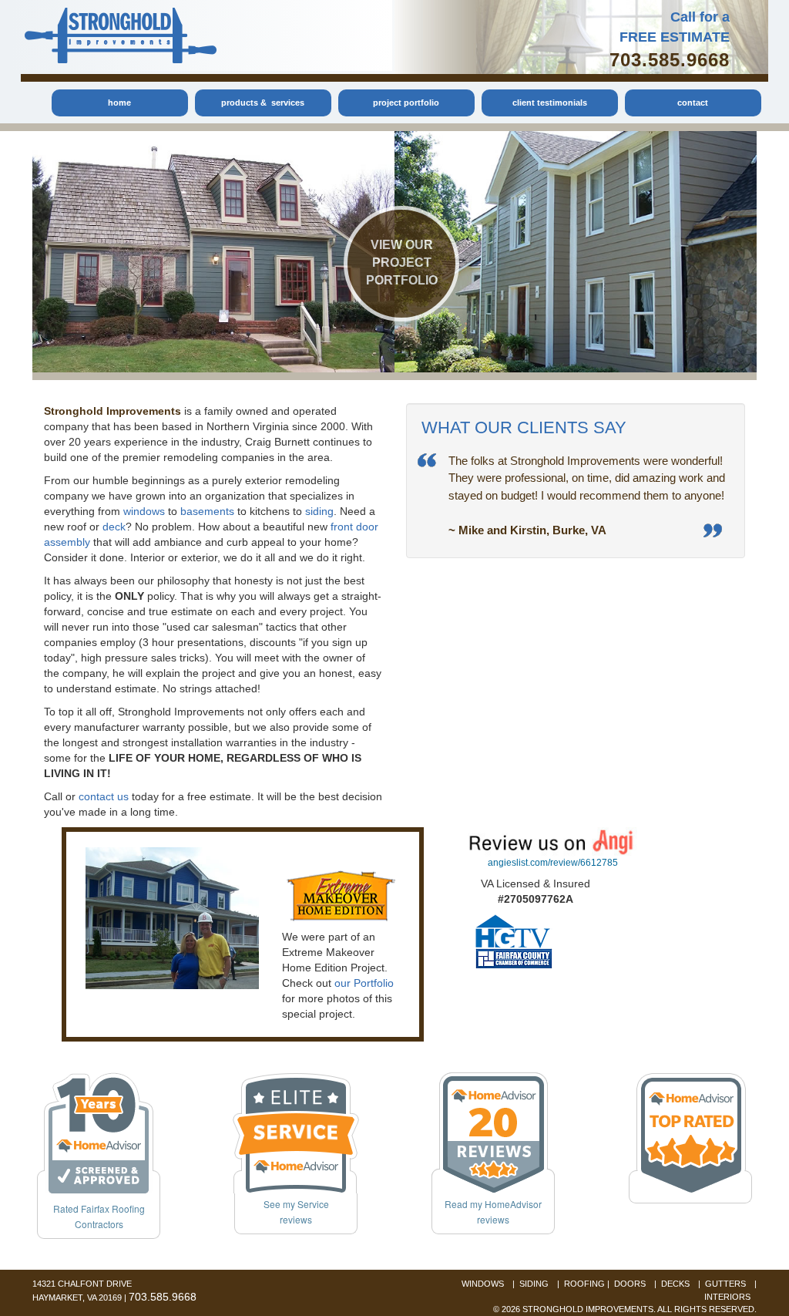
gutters (725, 1283)
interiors (727, 1296)
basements (207, 511)
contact (692, 102)
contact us (104, 796)
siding (319, 511)
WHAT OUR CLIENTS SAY (523, 427)
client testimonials (549, 102)
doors (630, 1283)
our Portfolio (364, 983)
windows (144, 511)
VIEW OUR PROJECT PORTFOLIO (402, 262)
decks (675, 1283)
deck (114, 526)
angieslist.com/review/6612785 (553, 862)
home (119, 102)
